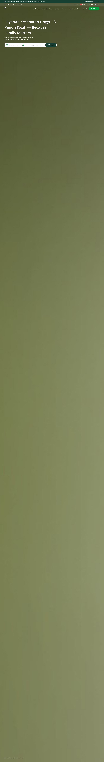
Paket (57, 9)
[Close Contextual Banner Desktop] (98, 1)
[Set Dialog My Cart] (86, 8)
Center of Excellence (47, 9)
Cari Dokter (36, 9)
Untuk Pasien (8, 4)
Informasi (63, 9)
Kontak (76, 4)
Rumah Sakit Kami (74, 9)
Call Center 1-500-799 (87, 4)
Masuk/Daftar (94, 8)
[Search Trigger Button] (83, 8)
